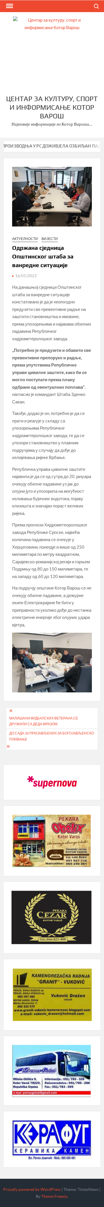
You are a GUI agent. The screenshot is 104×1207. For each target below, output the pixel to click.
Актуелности (25, 239)
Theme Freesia (54, 1196)
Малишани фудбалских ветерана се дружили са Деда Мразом (43, 721)
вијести (50, 239)
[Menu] (9, 6)
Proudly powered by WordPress (32, 1189)
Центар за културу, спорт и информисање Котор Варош (52, 107)
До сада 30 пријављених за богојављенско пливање (51, 736)
